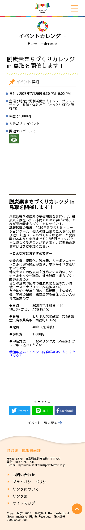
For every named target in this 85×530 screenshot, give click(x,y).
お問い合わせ (24, 474)
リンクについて (26, 489)
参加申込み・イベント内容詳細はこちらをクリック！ (42, 353)
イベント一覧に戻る (42, 423)
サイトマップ (24, 503)
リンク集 (20, 496)
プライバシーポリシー (31, 482)
